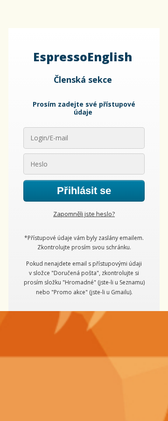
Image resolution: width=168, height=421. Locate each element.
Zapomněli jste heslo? (84, 214)
